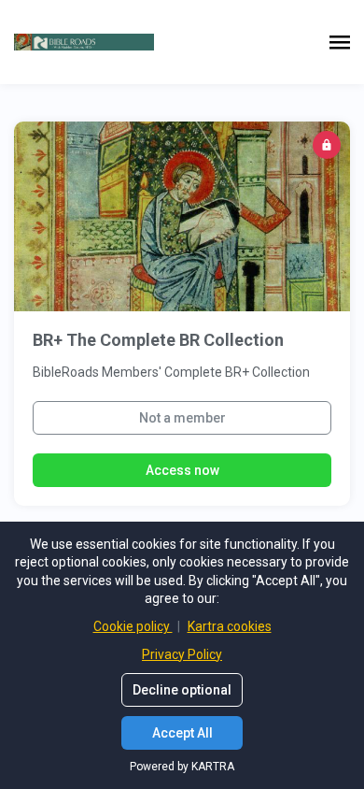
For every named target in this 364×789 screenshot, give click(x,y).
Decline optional (182, 689)
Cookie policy (133, 626)
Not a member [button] (182, 417)
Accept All (182, 732)
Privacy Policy (182, 654)
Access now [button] (182, 470)
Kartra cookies (230, 626)
